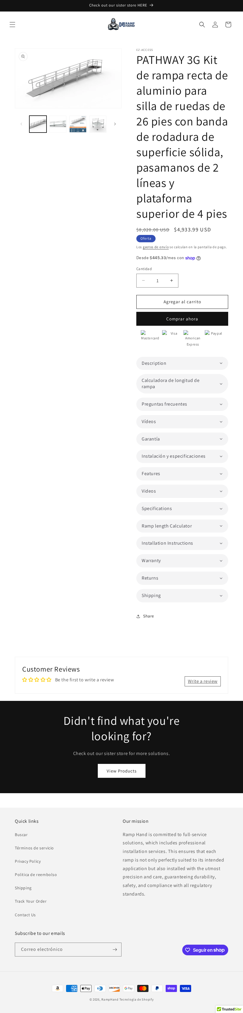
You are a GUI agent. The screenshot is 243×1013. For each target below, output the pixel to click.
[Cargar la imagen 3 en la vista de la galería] (78, 124)
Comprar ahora (182, 319)
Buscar (21, 834)
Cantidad (144, 268)
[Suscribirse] (114, 949)
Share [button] (148, 616)
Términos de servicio (34, 848)
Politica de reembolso (36, 874)
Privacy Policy (28, 861)
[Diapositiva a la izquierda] (21, 123)
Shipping (23, 888)
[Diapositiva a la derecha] (115, 123)
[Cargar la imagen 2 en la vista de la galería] (58, 124)
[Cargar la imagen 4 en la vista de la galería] (98, 124)
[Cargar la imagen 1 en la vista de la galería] (38, 124)
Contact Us (25, 914)
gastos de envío (156, 247)
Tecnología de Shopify (136, 999)
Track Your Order (31, 901)
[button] (12, 24)
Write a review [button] (203, 681)
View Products (122, 771)
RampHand (110, 999)
